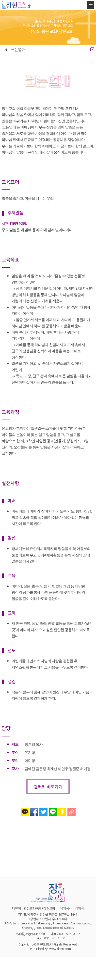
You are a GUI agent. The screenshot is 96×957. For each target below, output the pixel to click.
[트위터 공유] (43, 812)
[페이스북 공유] (34, 812)
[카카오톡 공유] (25, 812)
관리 (93, 955)
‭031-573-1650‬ (54, 938)
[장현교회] (16, 5)
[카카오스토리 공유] (62, 812)
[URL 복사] (71, 812)
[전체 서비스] (90, 5)
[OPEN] (92, 49)
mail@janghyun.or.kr (30, 934)
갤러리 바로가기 (48, 786)
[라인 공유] (53, 812)
